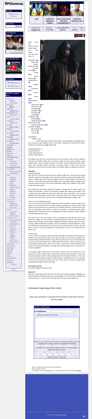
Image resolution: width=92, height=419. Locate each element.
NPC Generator (14, 216)
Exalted (9, 260)
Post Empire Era (14, 224)
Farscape (9, 252)
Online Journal (14, 205)
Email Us (13, 264)
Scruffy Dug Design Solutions (60, 414)
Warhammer (10, 244)
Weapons (12, 197)
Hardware (12, 213)
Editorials (12, 101)
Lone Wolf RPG (11, 258)
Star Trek (9, 256)
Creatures (13, 181)
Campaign (13, 177)
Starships (12, 191)
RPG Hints (10, 159)
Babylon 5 (10, 250)
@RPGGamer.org (14, 83)
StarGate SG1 (11, 246)
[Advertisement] (57, 392)
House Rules (13, 163)
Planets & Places (15, 187)
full (12, 109)
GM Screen (13, 212)
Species (12, 189)
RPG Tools (10, 105)
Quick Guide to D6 (15, 171)
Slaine (8, 254)
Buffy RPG (10, 248)
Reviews (9, 155)
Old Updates (13, 103)
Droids (12, 183)
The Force (13, 193)
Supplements (13, 203)
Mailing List (10, 153)
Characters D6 (35, 30)
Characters (13, 179)
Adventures (13, 161)
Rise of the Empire (15, 220)
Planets (12, 234)
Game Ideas (13, 165)
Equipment (13, 185)
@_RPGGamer (14, 86)
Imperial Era (13, 222)
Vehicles (12, 195)
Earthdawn (10, 262)
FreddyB (79, 370)
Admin (14, 269)
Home (8, 99)
